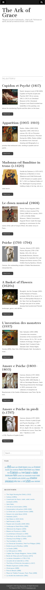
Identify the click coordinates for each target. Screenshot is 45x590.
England (37, 467)
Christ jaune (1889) (12, 568)
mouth (34, 475)
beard (13, 467)
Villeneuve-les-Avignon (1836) (16, 529)
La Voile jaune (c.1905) (14, 551)
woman (37, 481)
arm (6, 467)
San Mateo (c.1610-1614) (14, 519)
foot (8, 472)
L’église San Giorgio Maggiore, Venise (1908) (21, 553)
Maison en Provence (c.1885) (16, 531)
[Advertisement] (22, 52)
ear (33, 467)
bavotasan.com (31, 588)
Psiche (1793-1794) (17, 243)
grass (19, 472)
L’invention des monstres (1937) (21, 324)
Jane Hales (10, 504)
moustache (28, 475)
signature (9, 481)
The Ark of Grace (16, 12)
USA (28, 480)
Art (9, 466)
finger (29, 469)
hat (32, 472)
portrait (14, 478)
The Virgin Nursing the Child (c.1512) (18, 494)
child (16, 467)
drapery (25, 467)
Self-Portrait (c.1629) (13, 521)
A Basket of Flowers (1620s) (17, 284)
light (15, 475)
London (19, 475)
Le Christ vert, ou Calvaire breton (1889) (19, 511)
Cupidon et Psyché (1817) (21, 86)
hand (27, 472)
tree (19, 481)
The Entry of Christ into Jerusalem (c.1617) (20, 563)
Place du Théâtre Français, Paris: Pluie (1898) (21, 573)
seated (28, 478)
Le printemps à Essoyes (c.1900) (17, 534)
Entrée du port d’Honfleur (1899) (17, 546)
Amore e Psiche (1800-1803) (20, 367)
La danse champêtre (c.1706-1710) (18, 558)
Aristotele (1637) (11, 516)
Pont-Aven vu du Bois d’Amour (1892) (18, 536)
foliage (37, 469)
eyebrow (16, 469)
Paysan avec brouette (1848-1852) (18, 524)
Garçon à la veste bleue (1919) (16, 514)
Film (25, 470)
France (14, 472)
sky (15, 481)
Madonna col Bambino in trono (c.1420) (21, 164)
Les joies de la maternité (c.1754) (17, 561)
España (7, 469)
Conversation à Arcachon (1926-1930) (19, 509)
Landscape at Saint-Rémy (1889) (17, 526)
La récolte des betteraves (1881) (17, 575)
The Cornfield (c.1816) (13, 541)
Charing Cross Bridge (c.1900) (16, 538)
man (23, 475)
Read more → (7, 114)
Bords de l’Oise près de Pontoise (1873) (19, 556)
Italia (35, 472)
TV (21, 481)
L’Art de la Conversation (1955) (16, 507)
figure (21, 469)
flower (33, 469)
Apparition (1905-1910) (20, 123)
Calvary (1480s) (11, 497)
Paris (9, 478)
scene (23, 478)
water (32, 481)
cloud (20, 467)
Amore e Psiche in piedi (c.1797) (20, 411)
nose (38, 475)
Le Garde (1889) (11, 548)
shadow (33, 478)
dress (29, 467)
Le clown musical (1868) (21, 203)
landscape (9, 475)
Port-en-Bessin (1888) (13, 570)
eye (11, 469)
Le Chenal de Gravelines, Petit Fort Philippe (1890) (23, 543)
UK (24, 481)
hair (23, 472)
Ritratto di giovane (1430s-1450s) (17, 565)
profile (19, 478)
